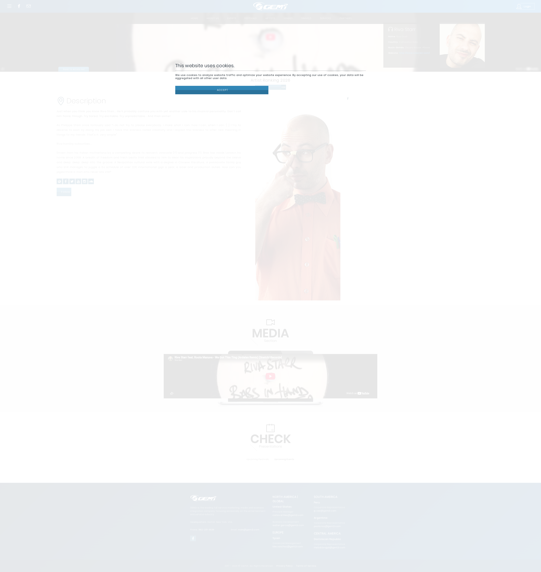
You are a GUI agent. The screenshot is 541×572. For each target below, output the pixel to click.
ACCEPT (222, 90)
